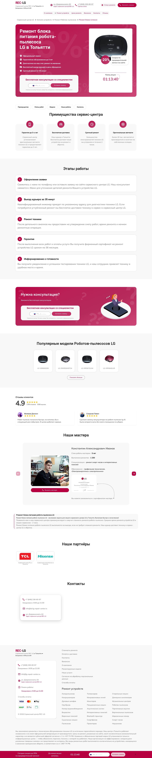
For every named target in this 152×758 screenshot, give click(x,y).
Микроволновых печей (96, 697)
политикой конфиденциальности (64, 89)
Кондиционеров (68, 697)
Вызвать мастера (51, 490)
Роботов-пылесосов (120, 705)
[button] (134, 474)
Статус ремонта (109, 5)
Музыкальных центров (121, 701)
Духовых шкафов (69, 701)
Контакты (96, 13)
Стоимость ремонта (69, 650)
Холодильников (68, 694)
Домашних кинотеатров (122, 697)
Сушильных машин (69, 720)
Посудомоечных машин (96, 705)
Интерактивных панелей (97, 712)
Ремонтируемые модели (71, 669)
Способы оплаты (68, 683)
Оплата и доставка (69, 654)
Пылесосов (66, 724)
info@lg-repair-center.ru (30, 674)
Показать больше (76, 377)
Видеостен (66, 712)
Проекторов (92, 724)
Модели (52, 107)
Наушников (117, 724)
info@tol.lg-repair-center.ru (36, 609)
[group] (25, 558)
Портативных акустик (121, 709)
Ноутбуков (66, 705)
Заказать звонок (128, 5)
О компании (48, 13)
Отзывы (105, 13)
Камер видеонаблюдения (72, 709)
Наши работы (66, 107)
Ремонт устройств (63, 13)
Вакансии (87, 13)
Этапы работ (39, 107)
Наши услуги (67, 673)
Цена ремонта (76, 13)
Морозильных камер (120, 716)
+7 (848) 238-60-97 (85, 4)
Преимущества (23, 107)
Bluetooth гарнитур (94, 716)
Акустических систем (95, 709)
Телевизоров (92, 694)
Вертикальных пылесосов (122, 712)
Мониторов (91, 701)
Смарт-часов (117, 720)
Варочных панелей (69, 716)
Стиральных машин (120, 694)
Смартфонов (92, 720)
